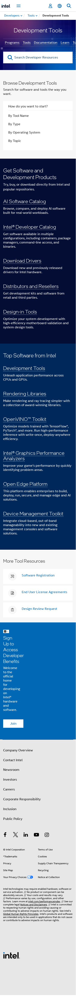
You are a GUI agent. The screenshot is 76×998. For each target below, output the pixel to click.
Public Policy (12, 819)
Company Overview (18, 750)
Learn (65, 43)
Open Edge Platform (25, 484)
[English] (59, 6)
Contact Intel (13, 760)
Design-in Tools (20, 311)
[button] (38, 251)
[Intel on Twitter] (15, 835)
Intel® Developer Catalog (29, 226)
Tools (27, 43)
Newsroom (11, 770)
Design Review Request (39, 609)
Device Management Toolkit (33, 513)
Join (13, 723)
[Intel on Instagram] (46, 835)
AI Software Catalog (24, 201)
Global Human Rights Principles (21, 913)
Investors (10, 779)
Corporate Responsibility (22, 799)
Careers (9, 789)
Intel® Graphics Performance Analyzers (33, 455)
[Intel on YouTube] (36, 835)
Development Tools (24, 368)
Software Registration (38, 575)
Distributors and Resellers (31, 286)
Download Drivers (22, 260)
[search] (10, 57)
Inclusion (9, 809)
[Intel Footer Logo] (11, 955)
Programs (12, 43)
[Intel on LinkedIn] (25, 835)
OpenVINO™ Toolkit (24, 419)
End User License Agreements (44, 592)
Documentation (45, 43)
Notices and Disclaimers (33, 904)
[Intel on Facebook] (5, 835)
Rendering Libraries (24, 393)
